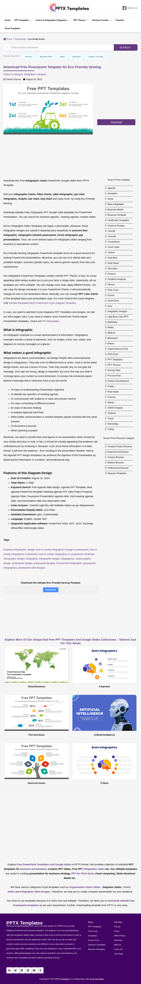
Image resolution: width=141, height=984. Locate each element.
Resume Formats (100, 20)
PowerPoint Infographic (69, 563)
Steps (62, 56)
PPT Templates (22, 20)
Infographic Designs (35, 74)
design (31, 549)
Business (77, 56)
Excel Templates (12, 28)
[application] (30, 20)
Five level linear (37, 735)
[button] (9, 970)
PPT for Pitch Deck (82, 873)
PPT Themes (79, 20)
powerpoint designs (44, 563)
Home (7, 20)
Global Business (36, 686)
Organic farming (95, 56)
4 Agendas (104, 686)
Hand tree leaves (36, 783)
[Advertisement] (116, 101)
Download (50, 590)
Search (125, 47)
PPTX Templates (24, 922)
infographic (32, 558)
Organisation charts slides (84, 887)
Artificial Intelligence (104, 735)
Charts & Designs (13, 74)
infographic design (49, 558)
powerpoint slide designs (31, 567)
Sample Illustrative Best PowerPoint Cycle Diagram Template (42, 303)
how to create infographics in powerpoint (61, 554)
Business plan (46, 56)
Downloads (20, 39)
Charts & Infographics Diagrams (51, 20)
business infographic (14, 549)
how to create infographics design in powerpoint (62, 549)
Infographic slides (94, 869)
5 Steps (104, 783)
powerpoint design (22, 563)
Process (28, 56)
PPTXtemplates (50, 321)
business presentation (33, 869)
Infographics (67, 558)
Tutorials (119, 20)
